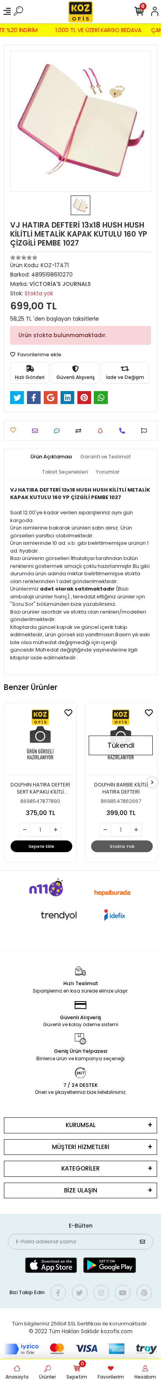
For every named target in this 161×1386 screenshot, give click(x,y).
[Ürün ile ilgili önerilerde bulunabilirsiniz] (146, 431)
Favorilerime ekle (38, 354)
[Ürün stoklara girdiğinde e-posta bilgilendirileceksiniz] (102, 431)
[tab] (51, 457)
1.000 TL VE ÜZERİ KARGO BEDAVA (100, 30)
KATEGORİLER (80, 1168)
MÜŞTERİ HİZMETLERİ (80, 1147)
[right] (152, 783)
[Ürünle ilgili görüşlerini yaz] (59, 431)
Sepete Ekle (41, 846)
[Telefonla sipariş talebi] (124, 431)
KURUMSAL (81, 1125)
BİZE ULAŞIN (80, 1190)
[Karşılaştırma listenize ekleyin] (80, 431)
